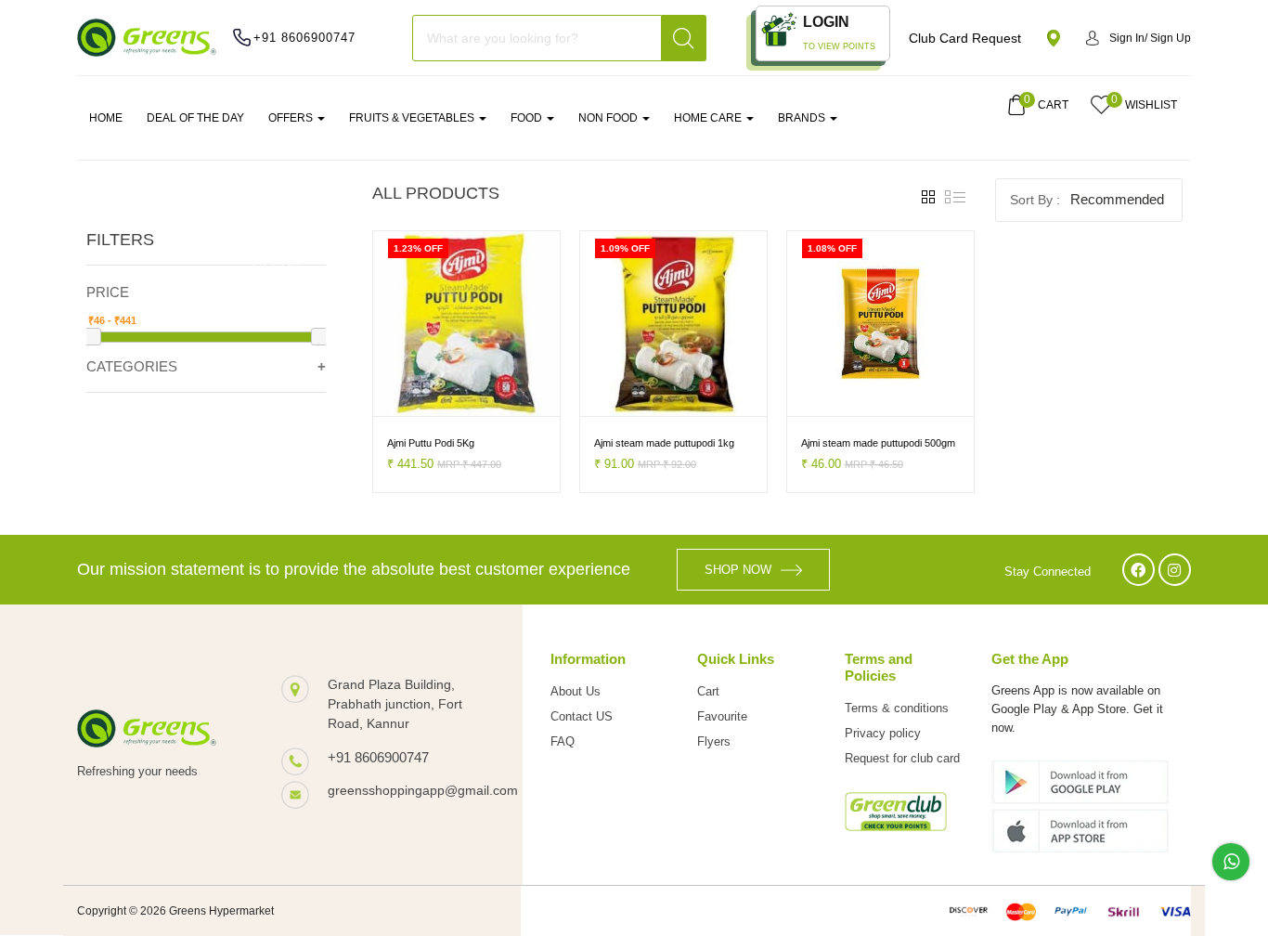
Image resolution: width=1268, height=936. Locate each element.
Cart (708, 691)
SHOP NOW (738, 570)
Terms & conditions (897, 708)
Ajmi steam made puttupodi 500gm (878, 442)
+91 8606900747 (304, 38)
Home (106, 117)
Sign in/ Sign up (1150, 38)
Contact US (581, 716)
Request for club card (902, 758)
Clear (277, 262)
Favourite (722, 716)
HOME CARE (709, 117)
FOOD (528, 117)
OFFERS (292, 117)
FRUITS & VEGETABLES (413, 117)
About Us (575, 691)
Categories (131, 366)
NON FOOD (609, 117)
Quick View (503, 400)
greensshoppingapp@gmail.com (406, 790)
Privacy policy (883, 733)
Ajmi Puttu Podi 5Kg (430, 442)
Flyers (714, 741)
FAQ (562, 741)
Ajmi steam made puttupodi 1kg (664, 442)
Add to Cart (412, 400)
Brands (803, 117)
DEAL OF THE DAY (195, 117)
